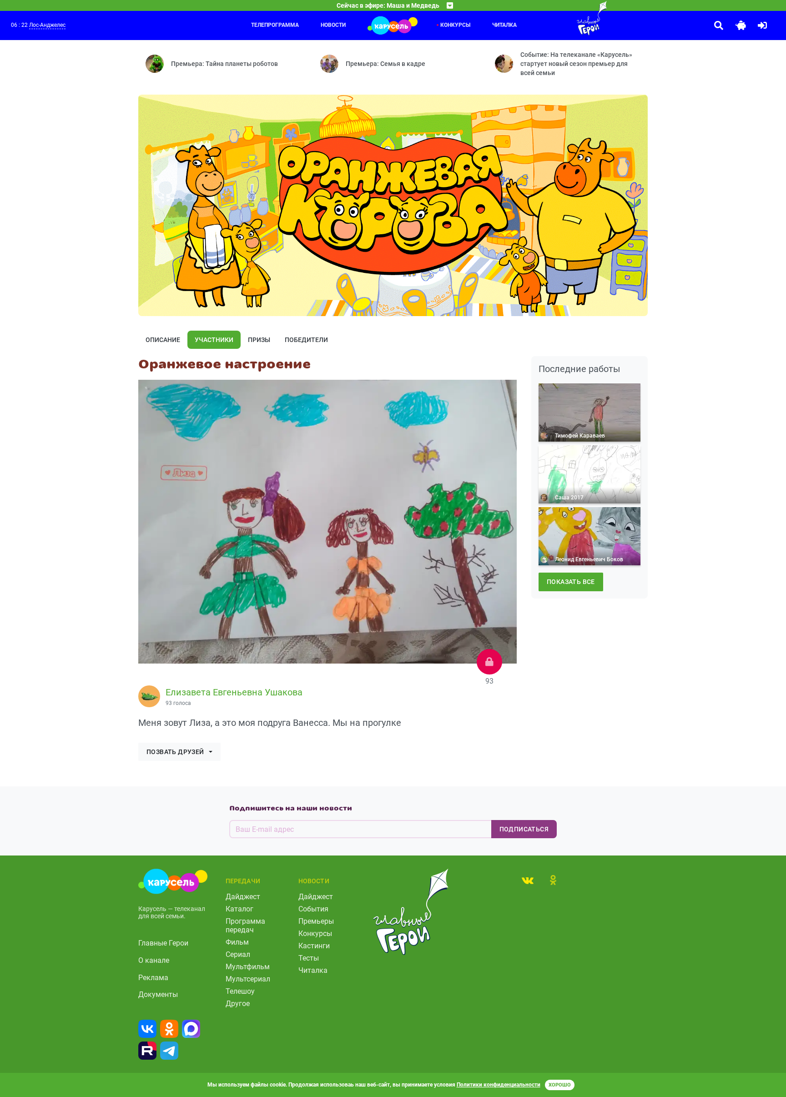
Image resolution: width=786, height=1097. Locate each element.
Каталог (239, 909)
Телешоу (240, 991)
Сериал (238, 954)
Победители (306, 339)
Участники (214, 339)
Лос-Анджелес (47, 25)
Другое (238, 1003)
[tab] (528, 880)
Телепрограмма (275, 25)
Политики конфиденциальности (498, 1085)
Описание (163, 339)
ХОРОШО (560, 1085)
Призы (259, 339)
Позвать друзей (175, 751)
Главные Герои (163, 943)
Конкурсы (455, 25)
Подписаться (524, 829)
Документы (158, 994)
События (313, 909)
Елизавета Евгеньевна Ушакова (234, 692)
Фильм (237, 942)
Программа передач (245, 925)
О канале (153, 960)
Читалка (504, 25)
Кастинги (314, 945)
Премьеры (316, 921)
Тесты (308, 958)
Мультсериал (248, 979)
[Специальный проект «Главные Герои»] (562, 18)
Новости (333, 25)
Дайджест (243, 896)
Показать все (571, 581)
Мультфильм (248, 966)
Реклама (153, 977)
